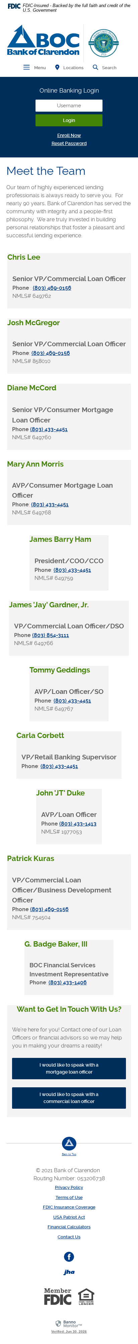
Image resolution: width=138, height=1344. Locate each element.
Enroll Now (69, 135)
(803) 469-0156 (52, 288)
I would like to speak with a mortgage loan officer (69, 1068)
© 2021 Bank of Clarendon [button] (69, 1170)
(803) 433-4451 (49, 429)
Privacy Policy (69, 1187)
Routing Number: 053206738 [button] (69, 1178)
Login (69, 120)
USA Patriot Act (69, 1217)
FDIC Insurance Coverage (69, 1207)
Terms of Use (69, 1197)
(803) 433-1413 (77, 824)
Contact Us (69, 1236)
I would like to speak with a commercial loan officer (69, 1098)
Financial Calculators (69, 1226)
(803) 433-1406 (68, 982)
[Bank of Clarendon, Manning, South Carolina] (43, 39)
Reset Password (69, 143)
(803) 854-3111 (50, 635)
